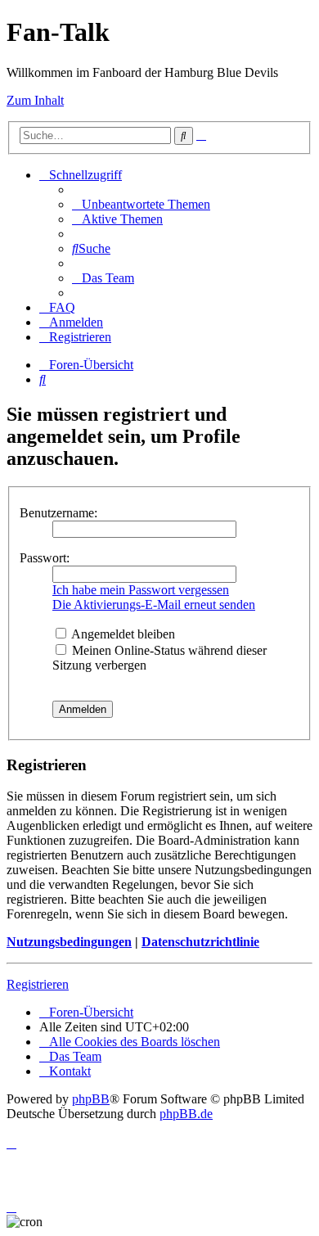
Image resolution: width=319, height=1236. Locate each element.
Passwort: (45, 558)
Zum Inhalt (35, 100)
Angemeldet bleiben (122, 634)
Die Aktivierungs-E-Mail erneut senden (153, 604)
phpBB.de (186, 1114)
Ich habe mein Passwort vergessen (140, 590)
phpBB (91, 1099)
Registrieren (38, 984)
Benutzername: (58, 513)
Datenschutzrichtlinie (200, 942)
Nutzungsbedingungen (69, 942)
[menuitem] (141, 204)
